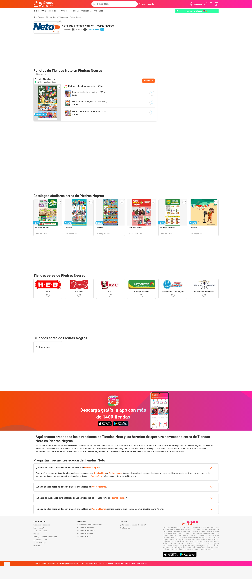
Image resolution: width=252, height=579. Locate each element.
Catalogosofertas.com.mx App (45, 537)
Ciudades (98, 11)
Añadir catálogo (39, 543)
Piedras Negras (91, 467)
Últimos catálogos (50, 11)
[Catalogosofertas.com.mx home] (44, 4)
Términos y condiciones (104, 563)
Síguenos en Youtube (85, 533)
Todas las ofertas (40, 531)
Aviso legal (90, 563)
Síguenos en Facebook (86, 528)
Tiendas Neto (51, 17)
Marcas (36, 534)
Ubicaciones (63, 17)
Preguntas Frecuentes (41, 525)
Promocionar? (38, 528)
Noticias (36, 546)
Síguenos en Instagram (86, 530)
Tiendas (75, 11)
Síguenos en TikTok (84, 536)
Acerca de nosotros (41, 540)
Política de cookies (139, 563)
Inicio (36, 11)
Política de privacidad (123, 563)
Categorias (86, 11)
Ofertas (65, 11)
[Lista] (216, 4)
